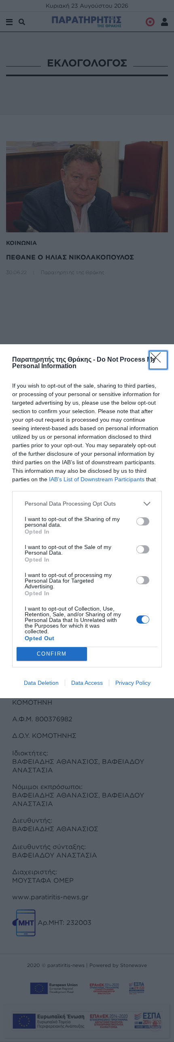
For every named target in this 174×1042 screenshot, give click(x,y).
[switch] (142, 521)
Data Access (87, 683)
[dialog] (87, 521)
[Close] (158, 360)
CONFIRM (52, 654)
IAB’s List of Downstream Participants (96, 479)
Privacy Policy (133, 683)
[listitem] (87, 504)
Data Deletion (41, 683)
